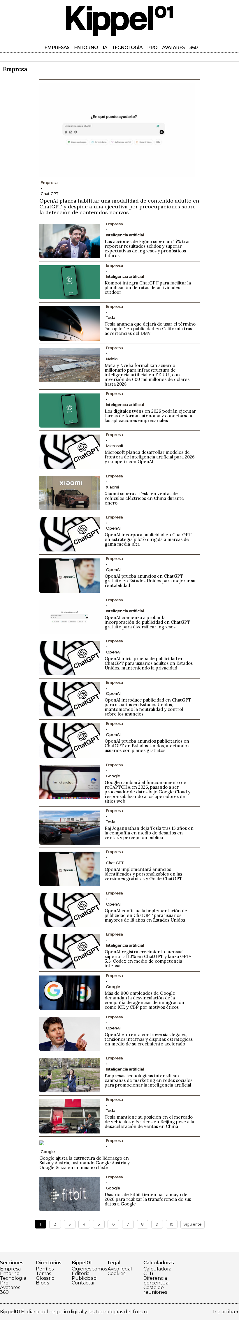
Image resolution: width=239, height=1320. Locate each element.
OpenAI (113, 528)
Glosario (45, 1278)
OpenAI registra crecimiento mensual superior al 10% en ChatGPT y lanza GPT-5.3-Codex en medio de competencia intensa (148, 959)
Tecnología (127, 47)
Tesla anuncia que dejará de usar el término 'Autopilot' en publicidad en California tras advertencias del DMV (150, 328)
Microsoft (115, 445)
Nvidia (111, 358)
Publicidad (84, 1278)
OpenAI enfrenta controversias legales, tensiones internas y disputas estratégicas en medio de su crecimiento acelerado (149, 1039)
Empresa (10, 1269)
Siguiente (192, 1224)
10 (171, 1224)
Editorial (81, 1273)
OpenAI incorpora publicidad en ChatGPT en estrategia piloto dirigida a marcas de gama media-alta (148, 539)
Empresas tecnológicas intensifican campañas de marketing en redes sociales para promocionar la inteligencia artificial (148, 1080)
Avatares (173, 47)
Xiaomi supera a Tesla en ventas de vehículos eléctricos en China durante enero (144, 498)
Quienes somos (89, 1269)
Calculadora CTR (157, 1271)
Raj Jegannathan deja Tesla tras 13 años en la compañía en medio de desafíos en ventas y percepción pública (149, 832)
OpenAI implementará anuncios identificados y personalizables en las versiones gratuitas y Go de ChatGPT (143, 873)
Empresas (56, 47)
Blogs (42, 1283)
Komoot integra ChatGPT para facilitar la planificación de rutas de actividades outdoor (148, 287)
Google (113, 776)
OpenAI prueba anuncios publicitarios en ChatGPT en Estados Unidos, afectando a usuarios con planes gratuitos (148, 745)
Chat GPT (49, 193)
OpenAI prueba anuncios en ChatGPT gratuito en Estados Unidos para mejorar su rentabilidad (150, 580)
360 (193, 47)
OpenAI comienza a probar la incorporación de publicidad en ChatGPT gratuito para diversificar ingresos (147, 622)
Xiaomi (112, 487)
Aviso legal (120, 1269)
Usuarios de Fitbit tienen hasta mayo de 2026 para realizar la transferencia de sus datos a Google (148, 1199)
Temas (43, 1273)
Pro (152, 47)
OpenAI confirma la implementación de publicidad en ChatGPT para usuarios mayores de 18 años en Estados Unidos (146, 915)
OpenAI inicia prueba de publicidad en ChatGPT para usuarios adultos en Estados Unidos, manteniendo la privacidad (149, 663)
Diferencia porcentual (156, 1280)
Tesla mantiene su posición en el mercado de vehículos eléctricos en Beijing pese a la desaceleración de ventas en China (149, 1121)
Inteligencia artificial (125, 235)
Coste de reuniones (155, 1290)
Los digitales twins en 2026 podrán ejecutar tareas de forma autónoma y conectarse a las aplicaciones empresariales (150, 415)
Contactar (83, 1283)
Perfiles (45, 1269)
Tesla (110, 317)
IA (105, 47)
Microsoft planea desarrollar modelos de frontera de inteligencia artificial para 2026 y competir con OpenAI (150, 456)
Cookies (116, 1273)
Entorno (86, 47)
